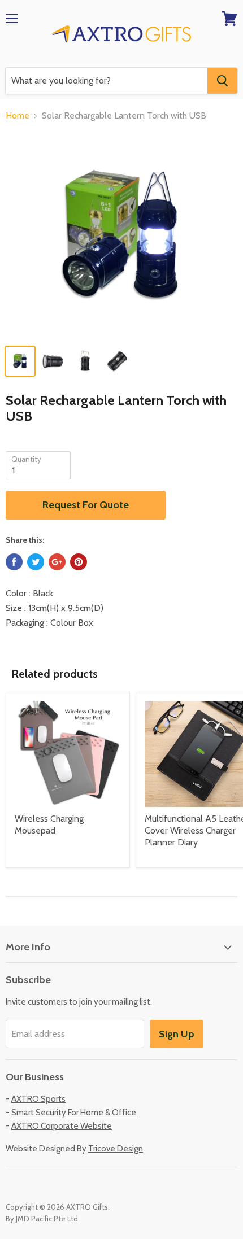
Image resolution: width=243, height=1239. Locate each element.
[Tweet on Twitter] (35, 561)
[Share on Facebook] (14, 561)
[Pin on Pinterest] (78, 561)
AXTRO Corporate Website (61, 1126)
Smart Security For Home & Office (73, 1112)
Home (17, 116)
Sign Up (176, 1034)
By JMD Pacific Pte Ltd (42, 1218)
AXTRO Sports (38, 1099)
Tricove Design (115, 1149)
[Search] (222, 81)
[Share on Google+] (57, 561)
